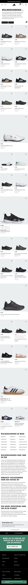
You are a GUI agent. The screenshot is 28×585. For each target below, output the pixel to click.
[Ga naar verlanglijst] (5, 4)
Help (3, 565)
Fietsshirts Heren (23, 441)
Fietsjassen (3, 449)
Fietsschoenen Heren (22, 437)
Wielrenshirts (22, 449)
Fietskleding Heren (13, 447)
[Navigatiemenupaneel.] (2, 4)
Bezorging (4, 554)
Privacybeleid (17, 575)
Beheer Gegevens (17, 571)
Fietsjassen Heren (12, 439)
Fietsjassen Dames (12, 437)
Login (6, 533)
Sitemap (15, 558)
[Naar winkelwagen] (25, 4)
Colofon (3, 561)
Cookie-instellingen (6, 571)
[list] (12, 22)
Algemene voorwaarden (7, 578)
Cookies (3, 575)
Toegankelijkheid (17, 578)
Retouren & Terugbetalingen (20, 554)
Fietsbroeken (4, 441)
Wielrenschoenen (23, 447)
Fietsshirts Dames (21, 439)
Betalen (15, 561)
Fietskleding (13, 441)
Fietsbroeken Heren (4, 447)
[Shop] (14, 5)
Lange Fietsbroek (23, 444)
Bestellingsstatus (5, 558)
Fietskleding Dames (13, 444)
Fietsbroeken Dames (4, 444)
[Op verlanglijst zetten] (12, 27)
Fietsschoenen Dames (13, 450)
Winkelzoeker (16, 565)
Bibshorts (3, 436)
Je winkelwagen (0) (19, 533)
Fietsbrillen (3, 439)
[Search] (22, 4)
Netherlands (15, 583)
